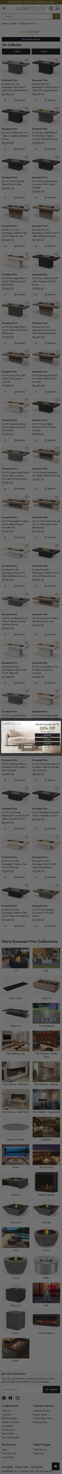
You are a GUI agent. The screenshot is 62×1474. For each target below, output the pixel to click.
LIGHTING (47, 739)
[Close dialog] (59, 722)
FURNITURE (47, 735)
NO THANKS (47, 747)
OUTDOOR (47, 743)
